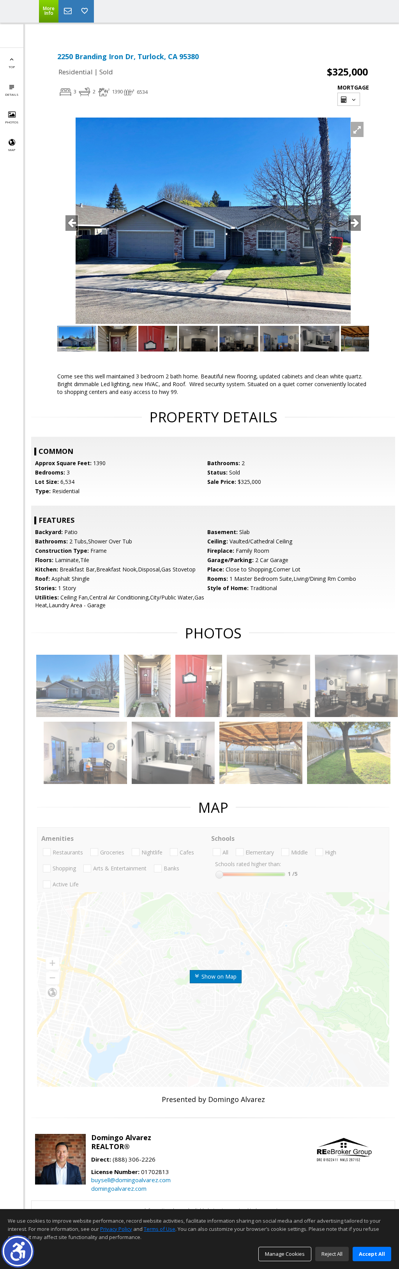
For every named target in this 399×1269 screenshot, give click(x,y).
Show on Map (218, 976)
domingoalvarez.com (119, 1188)
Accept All (372, 1253)
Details (11, 94)
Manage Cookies (285, 1253)
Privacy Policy (116, 1228)
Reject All (332, 1253)
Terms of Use (159, 1228)
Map (11, 150)
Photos (11, 122)
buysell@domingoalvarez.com (131, 1180)
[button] (18, 1251)
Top (12, 67)
